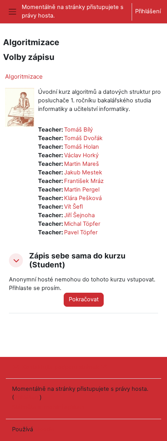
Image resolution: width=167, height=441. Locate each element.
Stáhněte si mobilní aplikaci (48, 407)
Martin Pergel (81, 189)
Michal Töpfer (82, 223)
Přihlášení (148, 11)
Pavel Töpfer (80, 232)
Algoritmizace (24, 76)
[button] (16, 260)
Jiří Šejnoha (79, 215)
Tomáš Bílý (78, 129)
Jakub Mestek (83, 172)
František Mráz (84, 180)
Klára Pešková (83, 198)
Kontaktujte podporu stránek (60, 367)
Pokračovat (84, 299)
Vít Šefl (73, 206)
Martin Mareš (81, 163)
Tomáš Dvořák (83, 138)
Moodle (45, 429)
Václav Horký (81, 155)
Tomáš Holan (81, 146)
